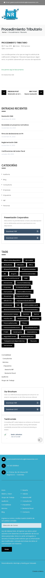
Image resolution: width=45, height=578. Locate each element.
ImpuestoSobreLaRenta (25, 301)
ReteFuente (17, 332)
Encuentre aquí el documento (13, 70)
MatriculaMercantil (31, 305)
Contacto (26, 512)
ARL (5, 274)
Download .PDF (11, 231)
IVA (18, 305)
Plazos (24, 323)
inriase (17, 46)
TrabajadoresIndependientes (14, 341)
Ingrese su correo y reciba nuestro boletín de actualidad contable (18, 519)
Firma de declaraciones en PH (12, 134)
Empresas (26, 46)
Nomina (26, 314)
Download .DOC (12, 238)
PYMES (6, 332)
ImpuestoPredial (22, 296)
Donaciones (8, 283)
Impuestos (7, 195)
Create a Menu (37, 571)
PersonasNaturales (10, 323)
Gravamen (8, 296)
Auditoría (6, 174)
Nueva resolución (31, 92)
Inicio (3, 490)
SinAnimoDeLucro (27, 336)
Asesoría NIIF (9, 369)
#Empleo (20, 265)
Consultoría (7, 185)
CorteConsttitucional (11, 278)
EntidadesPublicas (22, 287)
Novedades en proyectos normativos (15, 125)
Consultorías (7, 359)
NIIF (4, 200)
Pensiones (35, 319)
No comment (8, 49)
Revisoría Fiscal (10, 373)
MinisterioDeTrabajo (11, 314)
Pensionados (22, 319)
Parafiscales (8, 319)
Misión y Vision (7, 494)
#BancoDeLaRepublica (12, 260)
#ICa (31, 265)
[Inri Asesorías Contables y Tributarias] (11, 15)
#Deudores (8, 265)
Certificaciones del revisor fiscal (13, 151)
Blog (4, 180)
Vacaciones (8, 345)
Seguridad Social (10, 336)
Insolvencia (8, 305)
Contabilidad (6, 355)
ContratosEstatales (29, 274)
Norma (36, 314)
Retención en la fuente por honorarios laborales (15, 92)
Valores (25, 494)
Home (4, 32)
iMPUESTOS (8, 301)
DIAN (26, 278)
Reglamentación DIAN (9, 142)
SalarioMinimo (32, 332)
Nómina (5, 362)
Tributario (33, 341)
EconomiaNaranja (23, 283)
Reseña (25, 490)
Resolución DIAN (7, 116)
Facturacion (8, 292)
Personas (6, 206)
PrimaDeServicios (31, 328)
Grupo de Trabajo (8, 380)
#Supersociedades (29, 269)
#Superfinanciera (10, 269)
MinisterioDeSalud (31, 310)
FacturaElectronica (24, 292)
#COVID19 (29, 260)
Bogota (13, 274)
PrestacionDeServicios (12, 328)
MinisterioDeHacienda (11, 310)
